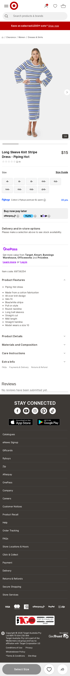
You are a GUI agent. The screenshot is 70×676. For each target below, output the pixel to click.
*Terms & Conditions (15, 656)
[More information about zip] (49, 216)
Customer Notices (12, 506)
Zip (4, 466)
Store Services (10, 594)
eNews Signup (10, 442)
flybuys (7, 458)
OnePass (7, 482)
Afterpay (7, 474)
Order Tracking (11, 530)
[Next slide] (67, 92)
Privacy (29, 647)
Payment (7, 562)
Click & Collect (10, 554)
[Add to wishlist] (49, 669)
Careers (7, 498)
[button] (21, 669)
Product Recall (10, 514)
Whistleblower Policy (15, 651)
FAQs (5, 538)
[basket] (63, 6)
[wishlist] (55, 6)
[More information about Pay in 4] (35, 216)
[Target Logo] (14, 6)
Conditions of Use (14, 647)
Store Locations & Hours (15, 546)
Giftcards (8, 450)
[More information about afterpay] (18, 216)
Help (5, 522)
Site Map (32, 656)
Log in (23, 262)
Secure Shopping (12, 586)
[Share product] (62, 669)
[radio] (7, 181)
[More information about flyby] (44, 200)
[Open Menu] (6, 6)
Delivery (7, 570)
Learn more (9, 262)
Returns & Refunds (13, 578)
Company (8, 490)
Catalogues (9, 434)
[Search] (6, 16)
